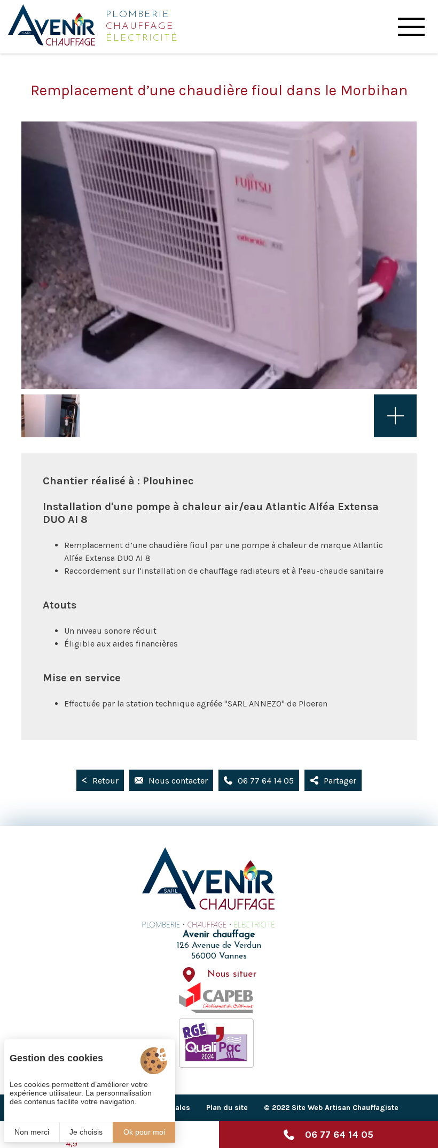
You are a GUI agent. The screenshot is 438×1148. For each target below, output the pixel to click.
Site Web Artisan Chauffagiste (345, 1107)
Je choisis (86, 1132)
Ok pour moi (144, 1132)
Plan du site (227, 1107)
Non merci (31, 1132)
